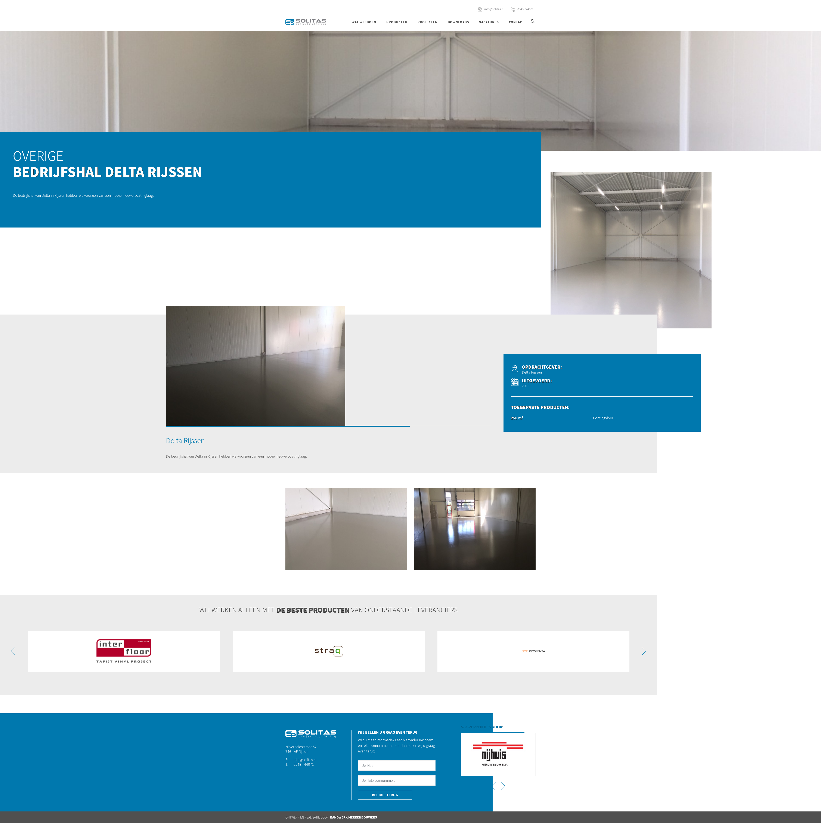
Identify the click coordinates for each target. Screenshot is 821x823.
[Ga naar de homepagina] (305, 22)
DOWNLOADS (458, 22)
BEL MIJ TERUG (385, 794)
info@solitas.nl (494, 9)
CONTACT (516, 22)
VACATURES (489, 22)
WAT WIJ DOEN (364, 22)
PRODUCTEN (397, 22)
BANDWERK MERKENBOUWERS (353, 817)
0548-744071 (525, 9)
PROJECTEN (428, 22)
